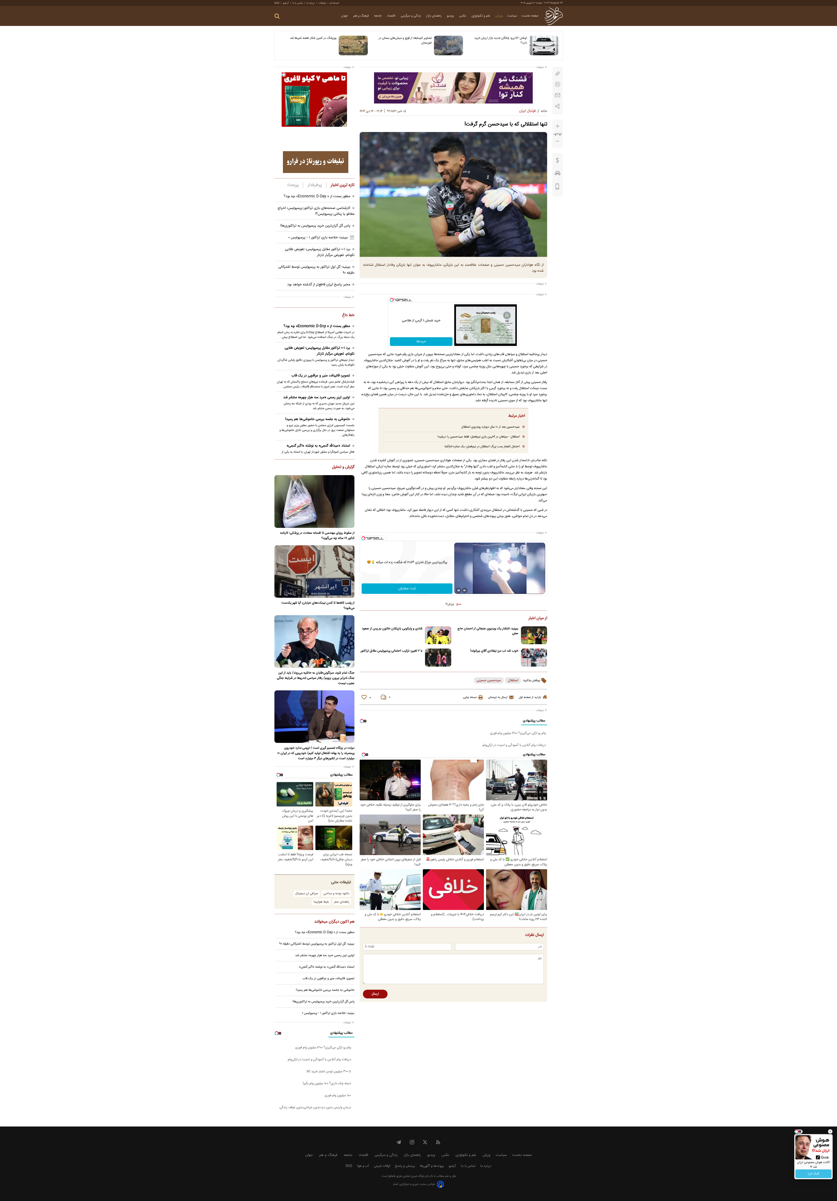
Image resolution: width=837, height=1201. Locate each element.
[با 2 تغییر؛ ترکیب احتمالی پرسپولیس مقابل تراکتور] (438, 658)
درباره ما (311, 3)
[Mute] (464, 590)
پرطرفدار (315, 185)
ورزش (499, 16)
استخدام (334, 3)
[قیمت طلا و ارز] (557, 161)
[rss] (438, 1142)
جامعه (378, 16)
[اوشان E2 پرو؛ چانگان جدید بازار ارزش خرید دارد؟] (543, 45)
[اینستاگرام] (412, 1142)
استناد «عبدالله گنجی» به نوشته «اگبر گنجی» (318, 446)
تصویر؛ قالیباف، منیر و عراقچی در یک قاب (320, 376)
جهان (345, 16)
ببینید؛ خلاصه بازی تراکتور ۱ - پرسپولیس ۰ (318, 238)
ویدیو (451, 16)
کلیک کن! (813, 1173)
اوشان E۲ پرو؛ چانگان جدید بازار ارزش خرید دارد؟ (500, 40)
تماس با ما (297, 3)
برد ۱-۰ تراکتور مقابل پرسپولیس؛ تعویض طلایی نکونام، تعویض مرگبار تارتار (319, 252)
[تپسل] (392, 300)
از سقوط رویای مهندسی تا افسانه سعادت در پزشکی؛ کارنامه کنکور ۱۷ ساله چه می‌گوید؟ (317, 535)
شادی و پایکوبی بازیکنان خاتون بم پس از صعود (392, 628)
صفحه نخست (530, 16)
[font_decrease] (558, 141)
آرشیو (286, 3)
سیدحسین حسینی (489, 680)
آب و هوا (363, 1166)
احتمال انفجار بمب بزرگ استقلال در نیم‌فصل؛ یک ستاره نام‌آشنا (482, 446)
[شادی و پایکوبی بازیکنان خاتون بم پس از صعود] (438, 635)
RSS (276, 3)
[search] (277, 16)
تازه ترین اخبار (342, 185)
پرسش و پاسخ (405, 1166)
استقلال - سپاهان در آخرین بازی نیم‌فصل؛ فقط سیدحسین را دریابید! (478, 436)
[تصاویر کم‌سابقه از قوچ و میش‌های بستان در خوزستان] (448, 45)
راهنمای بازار (434, 16)
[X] (425, 1142)
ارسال (375, 994)
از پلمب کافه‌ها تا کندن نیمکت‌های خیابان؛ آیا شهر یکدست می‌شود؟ (317, 605)
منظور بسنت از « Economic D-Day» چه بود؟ (317, 196)
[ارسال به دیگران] (557, 95)
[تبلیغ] (453, 87)
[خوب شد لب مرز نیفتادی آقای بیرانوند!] (534, 658)
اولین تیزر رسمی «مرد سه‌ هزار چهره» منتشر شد (316, 397)
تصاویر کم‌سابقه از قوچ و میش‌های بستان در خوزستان (405, 40)
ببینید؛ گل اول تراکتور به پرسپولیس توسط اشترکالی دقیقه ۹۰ (316, 944)
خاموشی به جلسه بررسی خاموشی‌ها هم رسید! (317, 419)
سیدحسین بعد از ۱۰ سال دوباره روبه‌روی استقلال (490, 426)
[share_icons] (557, 106)
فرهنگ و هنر (361, 16)
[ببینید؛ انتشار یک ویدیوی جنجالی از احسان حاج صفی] (534, 635)
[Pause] (458, 590)
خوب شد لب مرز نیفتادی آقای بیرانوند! (494, 651)
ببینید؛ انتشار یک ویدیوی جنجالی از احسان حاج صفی (488, 631)
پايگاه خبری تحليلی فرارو (410, 1176)
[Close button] (830, 1131)
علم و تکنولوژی (481, 16)
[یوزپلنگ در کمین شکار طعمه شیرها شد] (353, 45)
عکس (463, 16)
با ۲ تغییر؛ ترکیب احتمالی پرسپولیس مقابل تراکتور (391, 651)
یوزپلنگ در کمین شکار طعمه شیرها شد (313, 38)
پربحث (293, 185)
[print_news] (557, 84)
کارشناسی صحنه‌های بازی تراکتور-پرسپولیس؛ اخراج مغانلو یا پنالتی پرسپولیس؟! (316, 211)
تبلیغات (322, 3)
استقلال (513, 680)
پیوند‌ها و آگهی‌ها (432, 1166)
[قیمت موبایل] (557, 187)
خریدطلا (421, 341)
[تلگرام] (398, 1142)
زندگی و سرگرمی (411, 16)
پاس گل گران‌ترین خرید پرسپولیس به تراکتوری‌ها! (315, 226)
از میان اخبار (538, 618)
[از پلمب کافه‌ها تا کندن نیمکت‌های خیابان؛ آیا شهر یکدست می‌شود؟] (314, 571)
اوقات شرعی (382, 1166)
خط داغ (348, 315)
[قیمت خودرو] (557, 174)
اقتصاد (391, 16)
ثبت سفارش (407, 588)
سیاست (512, 16)
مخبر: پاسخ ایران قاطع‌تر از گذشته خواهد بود (318, 285)
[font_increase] (558, 126)
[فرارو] (553, 16)
